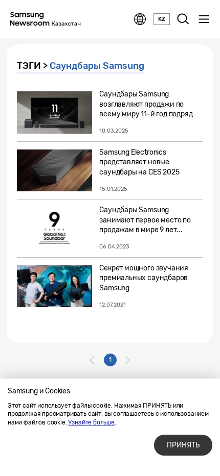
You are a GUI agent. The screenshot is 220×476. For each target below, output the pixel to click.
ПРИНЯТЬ (183, 445)
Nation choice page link (140, 19)
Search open (183, 19)
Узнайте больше (91, 422)
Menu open (203, 19)
